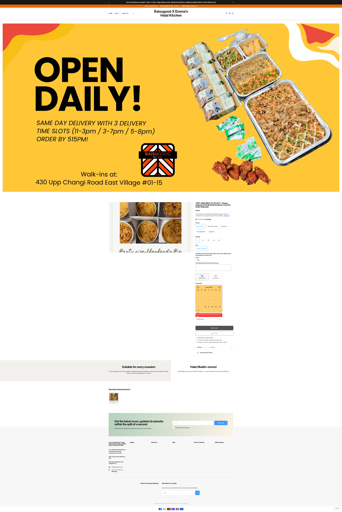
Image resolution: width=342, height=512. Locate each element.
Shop (116, 13)
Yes (198, 260)
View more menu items (133, 13)
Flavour (197, 223)
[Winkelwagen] (232, 13)
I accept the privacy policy (182, 427)
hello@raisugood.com (117, 467)
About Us (125, 13)
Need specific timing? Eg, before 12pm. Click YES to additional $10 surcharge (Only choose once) (213, 254)
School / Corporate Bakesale (149, 483)
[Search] (226, 13)
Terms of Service (199, 442)
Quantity (197, 236)
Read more (227, 215)
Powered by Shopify (182, 503)
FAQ (173, 442)
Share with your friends (206, 352)
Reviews (206, 347)
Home (110, 13)
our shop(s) (208, 219)
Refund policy (219, 442)
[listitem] (202, 277)
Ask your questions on (117, 470)
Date (196, 245)
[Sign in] (229, 13)
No (198, 257)
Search (132, 442)
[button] (198, 287)
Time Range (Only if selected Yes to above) (207, 263)
